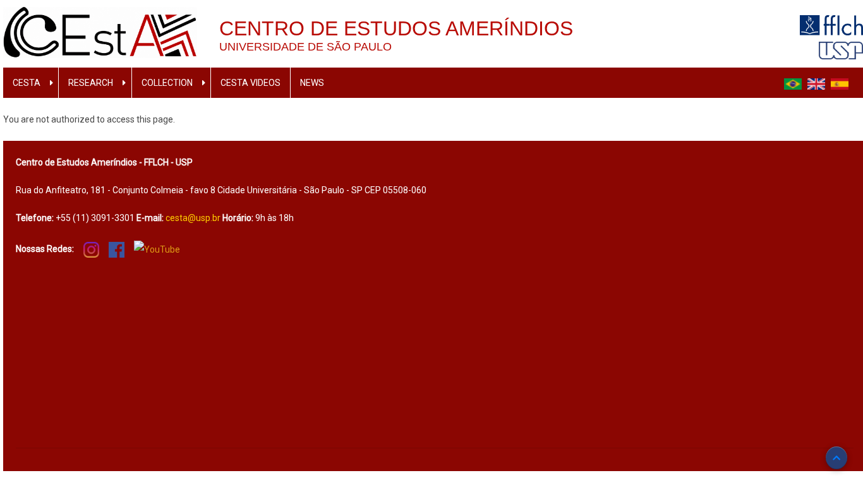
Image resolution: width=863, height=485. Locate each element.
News (312, 83)
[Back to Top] (836, 457)
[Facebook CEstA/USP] (116, 249)
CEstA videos (250, 83)
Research (90, 83)
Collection (167, 83)
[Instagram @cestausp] (91, 249)
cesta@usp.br (193, 218)
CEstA (26, 83)
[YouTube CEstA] (157, 248)
